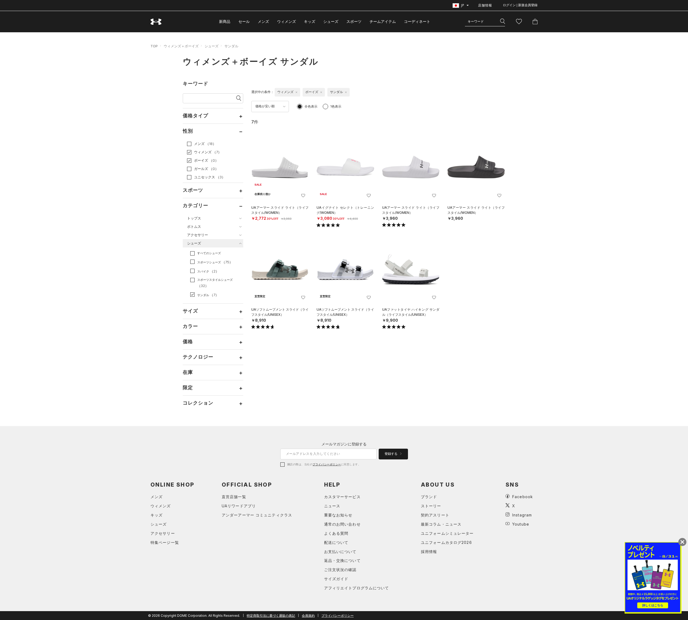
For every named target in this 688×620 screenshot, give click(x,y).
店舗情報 (485, 5)
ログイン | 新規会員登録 (520, 5)
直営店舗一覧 (234, 496)
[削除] (296, 92)
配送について (336, 542)
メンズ (263, 21)
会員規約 (308, 616)
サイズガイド (336, 578)
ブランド (429, 496)
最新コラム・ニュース (441, 524)
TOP (154, 46)
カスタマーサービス (342, 496)
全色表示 (310, 106)
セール (244, 21)
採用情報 (429, 551)
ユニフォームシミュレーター (447, 533)
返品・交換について (342, 560)
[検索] (502, 21)
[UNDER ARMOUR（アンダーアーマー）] (156, 22)
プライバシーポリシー (327, 464)
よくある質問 (336, 533)
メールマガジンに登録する (344, 444)
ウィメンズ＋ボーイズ (181, 46)
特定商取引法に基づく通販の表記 (271, 616)
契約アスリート (435, 515)
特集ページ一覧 (164, 542)
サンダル (231, 46)
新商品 (224, 21)
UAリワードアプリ (239, 506)
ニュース (332, 506)
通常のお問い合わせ (342, 524)
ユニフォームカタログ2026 (446, 542)
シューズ (330, 21)
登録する (391, 454)
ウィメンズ (286, 21)
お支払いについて (340, 551)
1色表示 (335, 106)
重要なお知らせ (338, 515)
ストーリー (431, 506)
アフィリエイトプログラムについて (356, 588)
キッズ (309, 21)
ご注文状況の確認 (340, 569)
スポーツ (353, 21)
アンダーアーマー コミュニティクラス (257, 515)
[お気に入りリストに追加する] (303, 195)
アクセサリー (162, 533)
